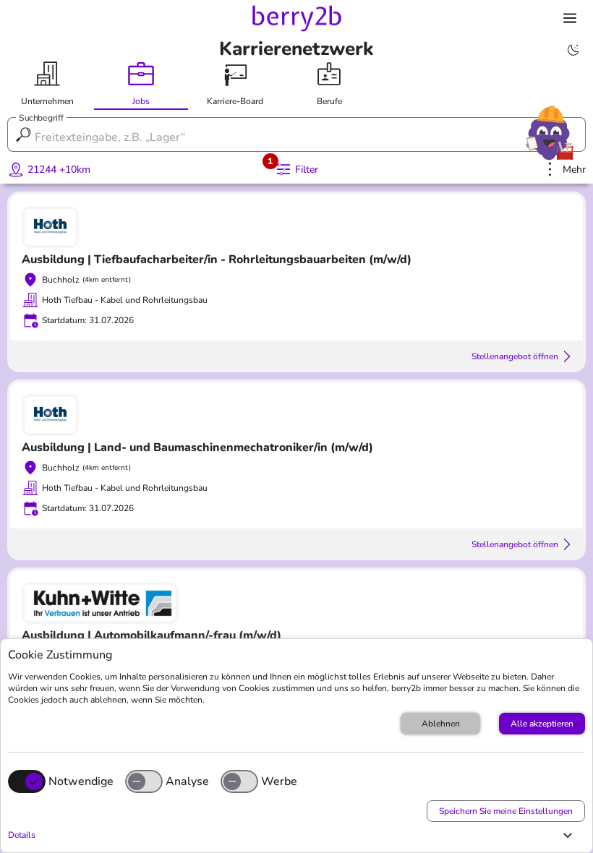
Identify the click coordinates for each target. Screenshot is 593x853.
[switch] (144, 781)
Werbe (279, 781)
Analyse (187, 781)
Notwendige (81, 781)
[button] (293, 835)
